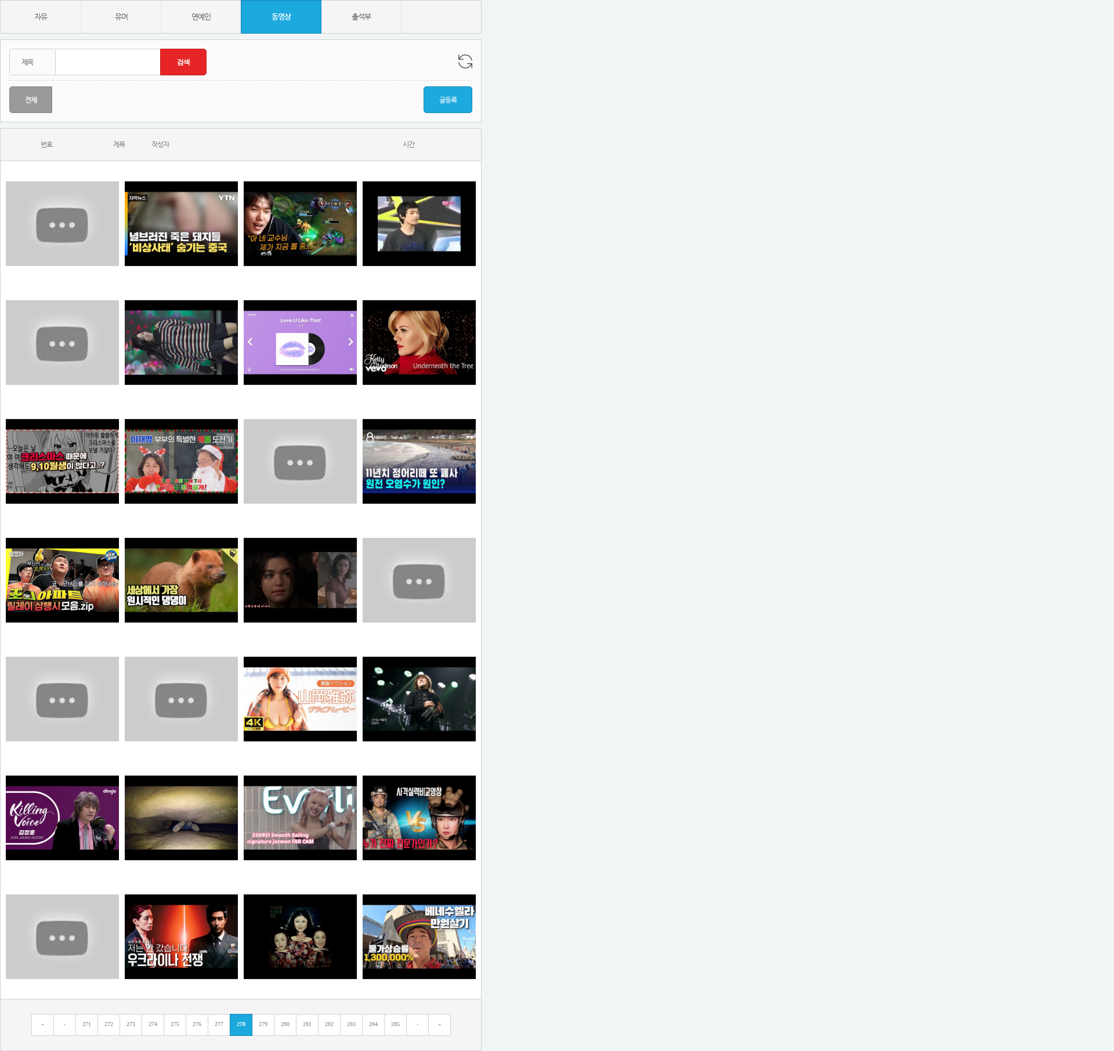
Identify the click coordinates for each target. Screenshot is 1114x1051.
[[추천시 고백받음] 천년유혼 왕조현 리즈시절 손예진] (62, 936)
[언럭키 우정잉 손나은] (62, 342)
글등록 (448, 100)
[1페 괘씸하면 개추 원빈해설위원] (181, 461)
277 (219, 1024)
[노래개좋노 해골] (419, 223)
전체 (31, 100)
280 (285, 1024)
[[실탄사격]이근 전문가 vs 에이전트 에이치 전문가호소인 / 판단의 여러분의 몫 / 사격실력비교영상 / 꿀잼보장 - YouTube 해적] (419, 817)
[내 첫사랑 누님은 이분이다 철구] (300, 580)
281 (307, 1024)
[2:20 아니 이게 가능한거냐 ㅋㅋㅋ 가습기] (300, 223)
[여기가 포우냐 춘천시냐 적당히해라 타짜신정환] (300, 342)
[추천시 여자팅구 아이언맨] (300, 817)
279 (263, 1024)
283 (351, 1024)
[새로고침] (465, 61)
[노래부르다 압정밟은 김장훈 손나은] (419, 698)
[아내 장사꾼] (300, 698)
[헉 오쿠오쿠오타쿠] (62, 461)
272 (108, 1024)
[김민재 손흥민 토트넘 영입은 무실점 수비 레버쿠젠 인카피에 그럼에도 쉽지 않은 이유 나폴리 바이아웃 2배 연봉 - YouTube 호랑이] (62, 698)
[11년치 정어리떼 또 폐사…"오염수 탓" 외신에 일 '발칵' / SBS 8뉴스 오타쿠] (419, 461)
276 (197, 1024)
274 (153, 1024)
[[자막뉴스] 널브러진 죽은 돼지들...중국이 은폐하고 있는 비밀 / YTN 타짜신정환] (181, 223)
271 (86, 1024)
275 (175, 1024)
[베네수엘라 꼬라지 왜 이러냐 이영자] (419, 936)
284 (373, 1024)
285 (395, 1024)
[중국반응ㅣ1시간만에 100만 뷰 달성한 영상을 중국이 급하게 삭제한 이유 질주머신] (62, 223)
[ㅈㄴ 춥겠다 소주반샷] (181, 342)
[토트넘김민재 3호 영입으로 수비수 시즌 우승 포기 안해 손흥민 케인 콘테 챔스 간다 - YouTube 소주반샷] (181, 698)
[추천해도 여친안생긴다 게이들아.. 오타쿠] (300, 936)
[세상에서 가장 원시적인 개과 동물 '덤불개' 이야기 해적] (181, 580)
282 (329, 1024)
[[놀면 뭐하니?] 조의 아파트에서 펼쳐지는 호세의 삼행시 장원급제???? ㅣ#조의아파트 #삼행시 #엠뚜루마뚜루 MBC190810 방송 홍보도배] (62, 580)
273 (130, 1024)
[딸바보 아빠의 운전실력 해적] (300, 461)
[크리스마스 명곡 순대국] (419, 342)
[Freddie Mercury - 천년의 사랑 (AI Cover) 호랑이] (419, 580)
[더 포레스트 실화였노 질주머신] (181, 817)
